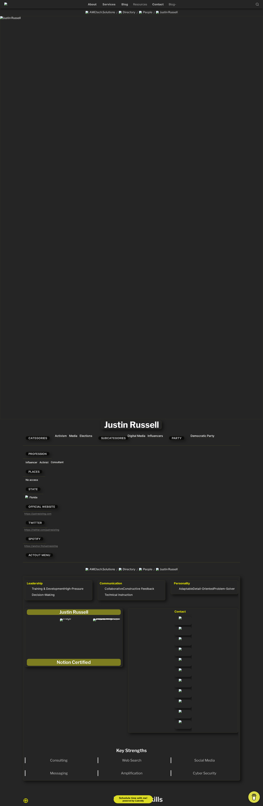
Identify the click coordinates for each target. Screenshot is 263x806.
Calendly (180, 701)
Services (109, 4)
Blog (124, 4)
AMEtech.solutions (182, 620)
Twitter (179, 711)
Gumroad (180, 628)
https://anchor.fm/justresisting (41, 546)
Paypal (179, 649)
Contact (158, 4)
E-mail (178, 691)
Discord (179, 670)
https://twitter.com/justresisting (41, 529)
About (92, 4)
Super (178, 660)
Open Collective (181, 640)
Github (179, 722)
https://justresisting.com (37, 513)
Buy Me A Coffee (180, 682)
